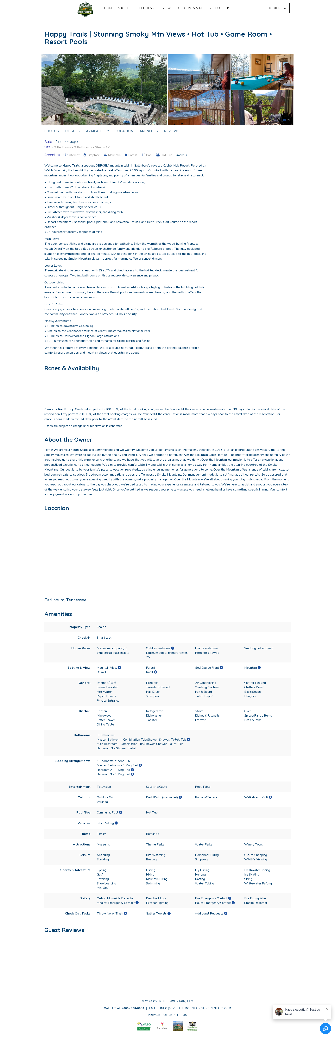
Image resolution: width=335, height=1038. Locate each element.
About (123, 8)
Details (72, 131)
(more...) (181, 155)
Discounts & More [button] (193, 8)
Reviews (166, 8)
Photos (51, 131)
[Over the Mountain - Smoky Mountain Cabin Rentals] (85, 9)
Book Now (277, 8)
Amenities (149, 131)
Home (109, 8)
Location (124, 131)
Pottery (222, 8)
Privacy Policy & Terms (167, 1014)
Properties (142, 8)
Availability (97, 131)
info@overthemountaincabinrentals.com (195, 1008)
